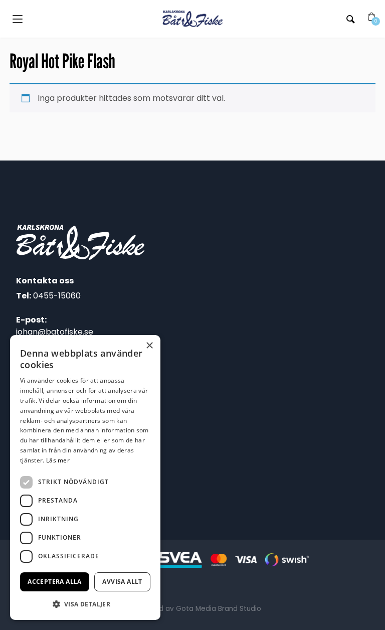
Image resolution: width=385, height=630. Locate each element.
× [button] (149, 346)
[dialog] (85, 477)
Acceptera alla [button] (55, 581)
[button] (85, 604)
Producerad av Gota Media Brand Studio (192, 608)
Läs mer (58, 460)
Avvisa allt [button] (122, 581)
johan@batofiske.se (54, 332)
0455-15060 (57, 295)
